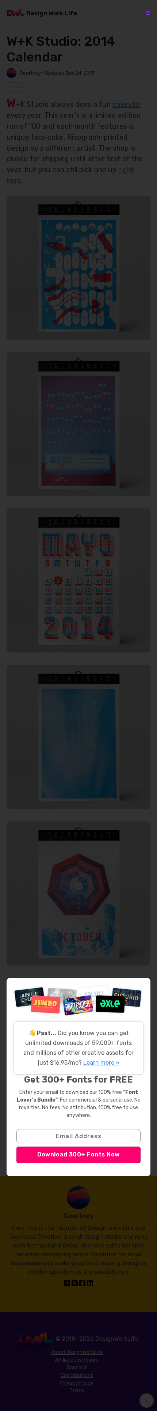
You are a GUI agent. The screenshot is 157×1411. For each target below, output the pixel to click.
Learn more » (101, 1062)
